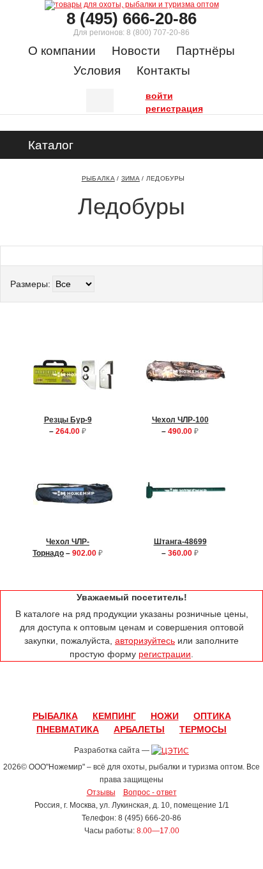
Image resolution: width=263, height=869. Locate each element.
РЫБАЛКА (55, 716)
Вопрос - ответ (150, 792)
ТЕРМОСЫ (203, 729)
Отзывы (101, 792)
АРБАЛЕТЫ (139, 729)
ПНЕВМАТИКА (67, 729)
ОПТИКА (212, 716)
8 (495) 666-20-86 (131, 18)
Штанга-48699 (180, 541)
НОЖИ (165, 716)
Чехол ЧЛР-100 (180, 419)
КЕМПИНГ (114, 716)
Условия (97, 70)
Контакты (163, 70)
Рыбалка (98, 178)
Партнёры (205, 50)
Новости (136, 50)
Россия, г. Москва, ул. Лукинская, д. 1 (99, 805)
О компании (62, 50)
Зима (130, 178)
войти (149, 94)
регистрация (149, 107)
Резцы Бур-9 (68, 419)
